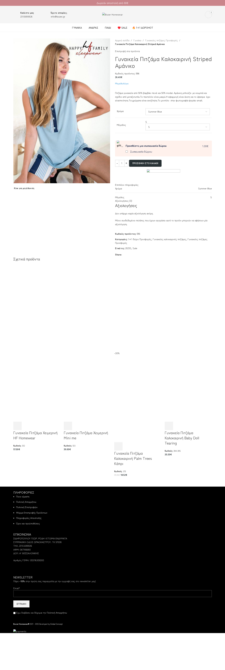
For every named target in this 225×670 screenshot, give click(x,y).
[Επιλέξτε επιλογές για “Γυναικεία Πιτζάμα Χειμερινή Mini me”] (68, 426)
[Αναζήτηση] (194, 14)
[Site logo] (112, 14)
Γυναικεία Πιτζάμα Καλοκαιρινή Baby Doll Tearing (182, 438)
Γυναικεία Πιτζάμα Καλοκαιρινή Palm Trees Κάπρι (133, 458)
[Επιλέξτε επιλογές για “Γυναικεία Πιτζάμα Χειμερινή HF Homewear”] (17, 426)
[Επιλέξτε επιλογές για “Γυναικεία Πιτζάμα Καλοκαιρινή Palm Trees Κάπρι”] (118, 446)
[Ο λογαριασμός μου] (200, 14)
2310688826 (26, 16)
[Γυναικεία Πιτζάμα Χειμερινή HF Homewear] (36, 303)
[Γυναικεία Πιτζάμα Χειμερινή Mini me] (87, 303)
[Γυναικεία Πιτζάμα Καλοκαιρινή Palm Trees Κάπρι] (137, 303)
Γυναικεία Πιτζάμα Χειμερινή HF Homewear (35, 435)
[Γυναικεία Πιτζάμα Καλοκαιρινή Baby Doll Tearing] (188, 303)
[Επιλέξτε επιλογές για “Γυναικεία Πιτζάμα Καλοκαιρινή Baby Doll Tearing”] (169, 426)
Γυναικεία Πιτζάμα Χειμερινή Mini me (86, 435)
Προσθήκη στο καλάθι (145, 163)
